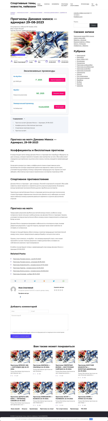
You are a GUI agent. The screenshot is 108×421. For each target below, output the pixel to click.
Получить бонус (58, 93)
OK (91, 419)
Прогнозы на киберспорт (85, 67)
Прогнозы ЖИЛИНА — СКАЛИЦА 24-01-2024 (41, 366)
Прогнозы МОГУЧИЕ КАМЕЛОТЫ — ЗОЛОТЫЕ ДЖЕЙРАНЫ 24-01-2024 (87, 368)
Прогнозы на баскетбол (85, 65)
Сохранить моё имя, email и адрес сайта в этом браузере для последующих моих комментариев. (38, 332)
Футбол (79, 82)
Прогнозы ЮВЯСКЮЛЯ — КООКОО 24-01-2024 (42, 397)
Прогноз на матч (20, 130)
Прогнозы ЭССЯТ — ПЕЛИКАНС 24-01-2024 (64, 397)
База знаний (81, 55)
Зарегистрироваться (57, 80)
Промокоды (85, 4)
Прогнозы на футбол (83, 68)
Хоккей (79, 84)
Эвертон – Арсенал (80, 40)
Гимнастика (81, 63)
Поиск (76, 22)
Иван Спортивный (25, 288)
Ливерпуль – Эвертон (81, 45)
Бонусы (46, 4)
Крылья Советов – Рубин (82, 42)
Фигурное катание (83, 78)
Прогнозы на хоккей (18, 54)
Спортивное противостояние (25, 128)
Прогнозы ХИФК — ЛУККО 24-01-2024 (85, 397)
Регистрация (60, 107)
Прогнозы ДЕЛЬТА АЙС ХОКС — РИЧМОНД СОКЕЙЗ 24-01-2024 (20, 398)
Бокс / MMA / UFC (82, 59)
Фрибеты (80, 80)
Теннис (79, 74)
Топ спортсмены (82, 76)
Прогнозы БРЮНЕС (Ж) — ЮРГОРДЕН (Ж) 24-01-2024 (20, 367)
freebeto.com (78, 16)
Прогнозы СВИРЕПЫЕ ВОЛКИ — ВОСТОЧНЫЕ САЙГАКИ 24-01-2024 (65, 367)
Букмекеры (55, 4)
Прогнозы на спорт (47, 409)
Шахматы (80, 86)
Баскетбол (80, 57)
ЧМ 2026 (84, 409)
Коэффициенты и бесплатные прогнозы (28, 125)
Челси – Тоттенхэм (80, 44)
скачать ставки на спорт (82, 13)
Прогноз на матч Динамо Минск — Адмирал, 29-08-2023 (34, 122)
